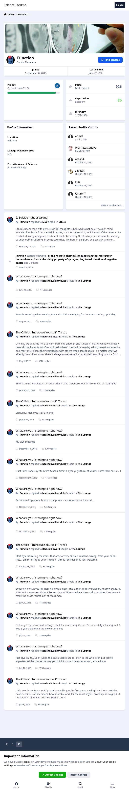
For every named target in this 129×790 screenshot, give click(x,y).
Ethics (62, 221)
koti (77, 182)
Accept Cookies (54, 774)
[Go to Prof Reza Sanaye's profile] (70, 148)
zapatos (80, 170)
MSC (44, 221)
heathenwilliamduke (54, 280)
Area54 (79, 159)
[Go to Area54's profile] (70, 159)
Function (25, 221)
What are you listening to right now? (39, 276)
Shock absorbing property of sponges (56, 259)
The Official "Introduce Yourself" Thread (41, 332)
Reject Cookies (78, 774)
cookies (26, 761)
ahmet (79, 136)
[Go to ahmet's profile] (70, 137)
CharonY (80, 193)
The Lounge (84, 280)
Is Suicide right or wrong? (32, 217)
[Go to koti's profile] (70, 183)
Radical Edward (51, 336)
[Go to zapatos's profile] (70, 171)
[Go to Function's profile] (10, 220)
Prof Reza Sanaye (85, 147)
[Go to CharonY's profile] (70, 194)
